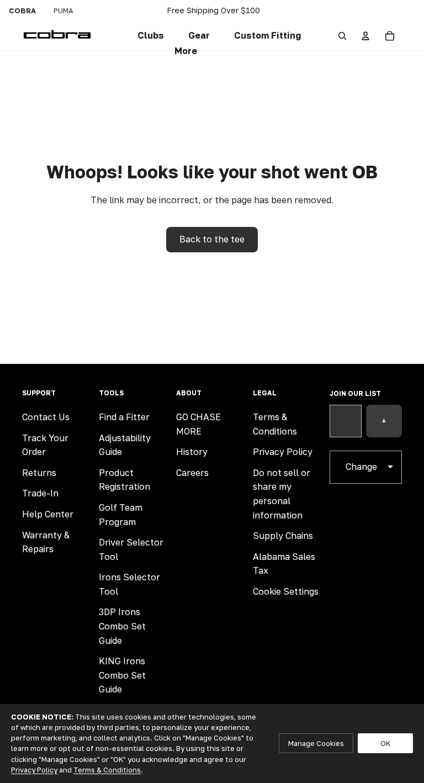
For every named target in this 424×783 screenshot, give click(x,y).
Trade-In (40, 493)
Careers (192, 472)
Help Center (47, 514)
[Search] (342, 36)
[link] (150, 36)
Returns (39, 472)
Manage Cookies (316, 743)
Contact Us (46, 416)
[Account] (365, 36)
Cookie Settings (286, 591)
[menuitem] (185, 51)
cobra (22, 10)
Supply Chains (283, 535)
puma (63, 10)
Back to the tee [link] (212, 239)
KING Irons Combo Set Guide (122, 675)
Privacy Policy (282, 451)
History (192, 451)
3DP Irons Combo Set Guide (122, 626)
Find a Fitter (124, 416)
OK (385, 743)
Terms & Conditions (107, 769)
